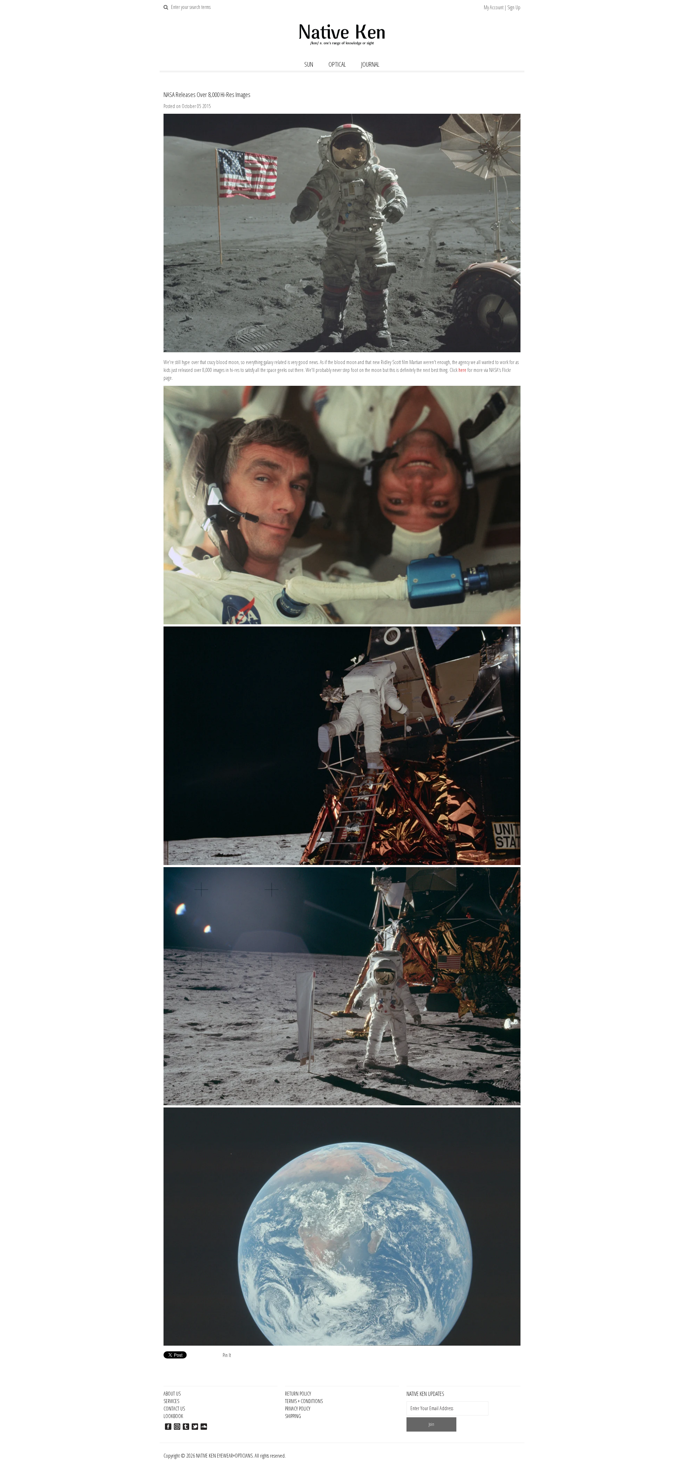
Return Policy (298, 1393)
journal (370, 64)
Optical (337, 64)
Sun (308, 64)
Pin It (227, 1355)
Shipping (293, 1416)
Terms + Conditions (304, 1401)
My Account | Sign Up (502, 7)
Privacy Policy (297, 1408)
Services (171, 1401)
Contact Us (174, 1408)
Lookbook (173, 1416)
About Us (172, 1393)
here (462, 370)
